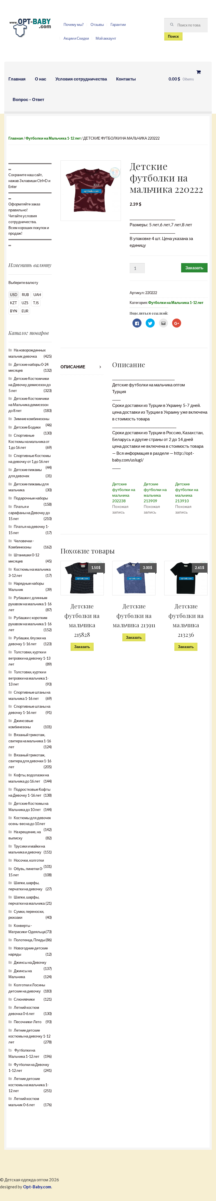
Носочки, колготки (29, 860)
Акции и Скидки (76, 38)
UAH (37, 294)
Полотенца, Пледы (29, 940)
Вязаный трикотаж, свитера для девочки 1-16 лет (29, 761)
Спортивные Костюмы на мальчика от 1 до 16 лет (29, 441)
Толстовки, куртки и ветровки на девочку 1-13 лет (29, 658)
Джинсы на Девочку (30, 962)
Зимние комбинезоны (31, 418)
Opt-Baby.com (37, 1186)
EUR (25, 311)
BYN (13, 311)
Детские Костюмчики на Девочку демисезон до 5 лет (29, 384)
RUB (25, 294)
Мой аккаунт (106, 38)
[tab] (82, 367)
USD (13, 294)
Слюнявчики (24, 999)
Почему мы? (74, 24)
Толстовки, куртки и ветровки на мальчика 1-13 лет (28, 678)
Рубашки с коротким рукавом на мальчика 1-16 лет (29, 623)
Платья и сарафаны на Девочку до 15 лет (29, 512)
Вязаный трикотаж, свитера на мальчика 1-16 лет (29, 740)
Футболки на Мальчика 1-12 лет (53, 138)
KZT (13, 303)
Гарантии (118, 24)
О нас (40, 78)
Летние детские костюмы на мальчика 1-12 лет (28, 1084)
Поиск (173, 36)
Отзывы (97, 24)
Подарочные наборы (31, 498)
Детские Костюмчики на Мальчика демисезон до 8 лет (28, 404)
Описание (72, 366)
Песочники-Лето (27, 1021)
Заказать (194, 267)
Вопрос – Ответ (28, 99)
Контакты (126, 78)
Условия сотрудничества (81, 78)
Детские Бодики (27, 427)
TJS (36, 303)
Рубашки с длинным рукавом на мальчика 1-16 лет (29, 603)
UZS (25, 303)
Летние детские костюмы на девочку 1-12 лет (29, 1036)
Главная (17, 78)
